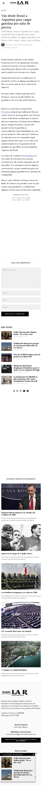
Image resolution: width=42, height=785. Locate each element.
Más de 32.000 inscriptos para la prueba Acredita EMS (27, 355)
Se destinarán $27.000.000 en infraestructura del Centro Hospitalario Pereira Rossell (25, 379)
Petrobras (5, 112)
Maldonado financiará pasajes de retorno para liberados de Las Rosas (26, 345)
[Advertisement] (21, 229)
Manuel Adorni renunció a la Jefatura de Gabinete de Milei (18, 514)
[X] (18, 199)
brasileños (29, 155)
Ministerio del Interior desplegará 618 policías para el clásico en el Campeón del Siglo (27, 368)
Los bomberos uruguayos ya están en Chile (19, 592)
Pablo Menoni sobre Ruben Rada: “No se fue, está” (25, 333)
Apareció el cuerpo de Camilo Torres (16, 553)
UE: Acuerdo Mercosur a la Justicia (16, 631)
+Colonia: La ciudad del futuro (14, 670)
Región (3, 10)
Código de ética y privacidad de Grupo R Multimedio (21, 740)
